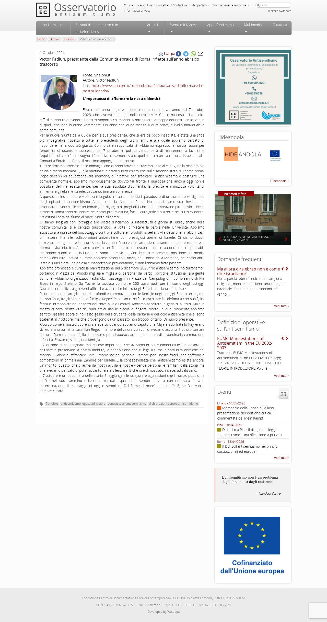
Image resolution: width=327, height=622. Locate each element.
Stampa (169, 53)
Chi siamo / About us (138, 5)
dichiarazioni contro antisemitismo (173, 403)
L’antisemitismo (53, 24)
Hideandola (278, 181)
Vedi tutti (280, 306)
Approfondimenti (220, 24)
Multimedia (253, 24)
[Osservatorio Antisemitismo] (86, 9)
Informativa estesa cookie (229, 5)
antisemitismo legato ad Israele (83, 403)
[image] (59, 92)
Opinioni (69, 39)
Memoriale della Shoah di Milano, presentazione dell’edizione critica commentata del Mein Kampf (246, 413)
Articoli (152, 24)
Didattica (280, 24)
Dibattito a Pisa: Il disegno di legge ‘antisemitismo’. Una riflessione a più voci (249, 432)
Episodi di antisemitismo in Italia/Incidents (96, 28)
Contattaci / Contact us (171, 5)
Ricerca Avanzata (279, 11)
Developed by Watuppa (163, 611)
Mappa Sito (199, 5)
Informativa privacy (137, 10)
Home (41, 39)
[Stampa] (161, 53)
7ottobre (52, 403)
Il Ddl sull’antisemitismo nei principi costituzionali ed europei (247, 449)
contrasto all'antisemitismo (127, 403)
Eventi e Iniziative (183, 24)
